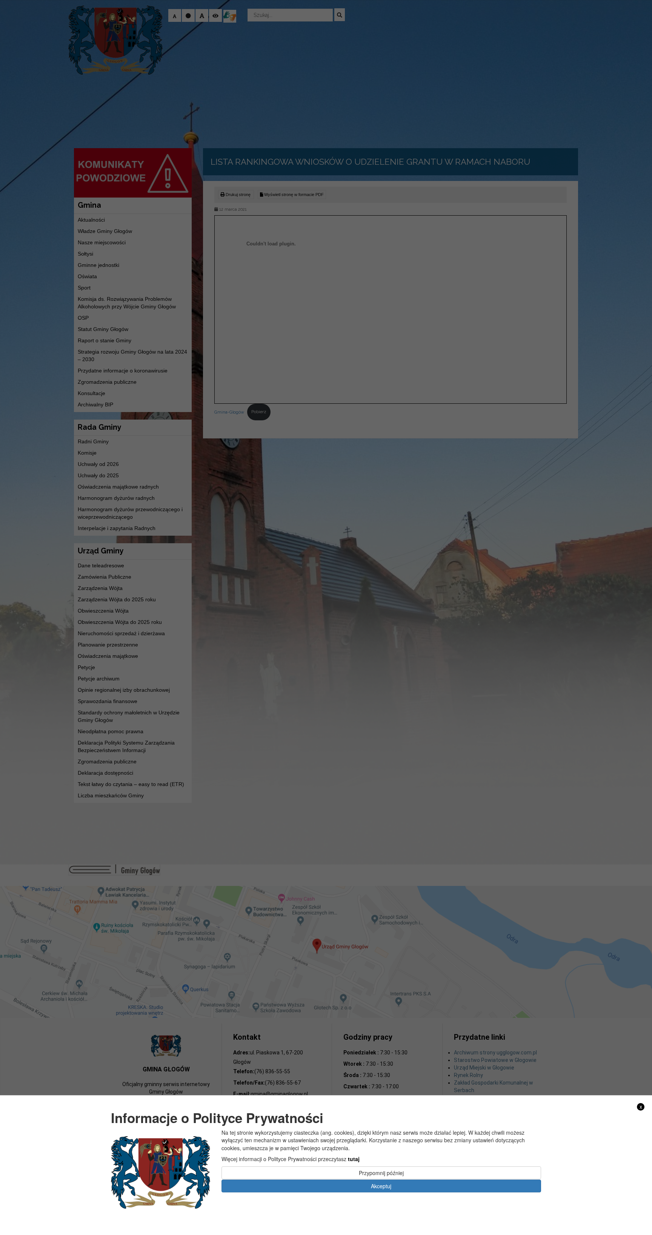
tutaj (354, 1159)
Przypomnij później (381, 1173)
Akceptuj (381, 1185)
